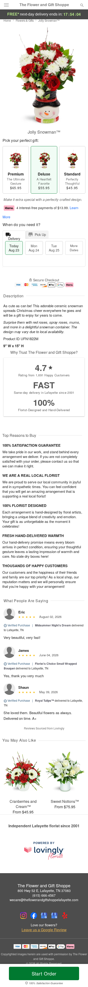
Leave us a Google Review (44, 929)
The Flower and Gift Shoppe (44, 5)
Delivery (14, 237)
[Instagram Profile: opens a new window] (23, 915)
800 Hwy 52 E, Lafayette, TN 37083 (44, 890)
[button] (78, 976)
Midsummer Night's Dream (53, 625)
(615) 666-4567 (44, 895)
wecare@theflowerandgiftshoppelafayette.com (44, 899)
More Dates (74, 247)
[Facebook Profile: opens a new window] (34, 915)
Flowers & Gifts (25, 20)
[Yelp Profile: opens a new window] (64, 915)
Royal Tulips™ (44, 700)
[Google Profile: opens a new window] (44, 915)
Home (7, 20)
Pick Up (40, 234)
